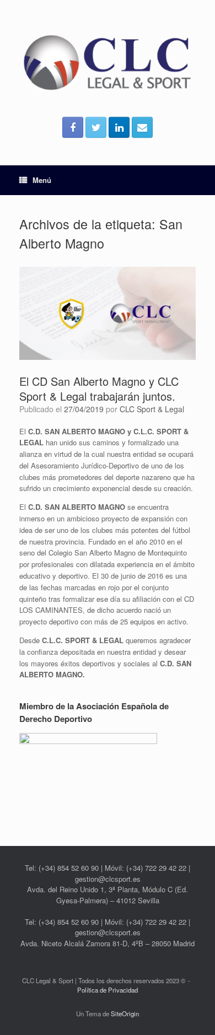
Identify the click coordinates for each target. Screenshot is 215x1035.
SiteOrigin (125, 1013)
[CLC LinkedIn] (119, 127)
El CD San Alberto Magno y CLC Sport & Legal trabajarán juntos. (99, 388)
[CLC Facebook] (72, 127)
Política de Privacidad (107, 989)
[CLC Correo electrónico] (142, 127)
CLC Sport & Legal (152, 408)
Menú (42, 180)
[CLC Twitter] (95, 127)
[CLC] (107, 62)
